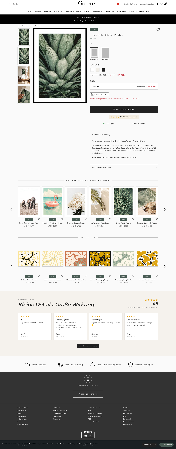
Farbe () (94, 65)
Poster (29, 11)
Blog (89, 411)
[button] (10, 4)
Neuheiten (47, 11)
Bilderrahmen (122, 11)
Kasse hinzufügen (125, 109)
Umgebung (56, 419)
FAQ (124, 416)
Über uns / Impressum (60, 411)
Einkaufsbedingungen (95, 416)
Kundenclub (127, 419)
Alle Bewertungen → (88, 346)
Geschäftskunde (128, 422)
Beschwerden (127, 425)
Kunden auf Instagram (95, 413)
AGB (89, 419)
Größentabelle (100, 94)
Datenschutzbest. (93, 422)
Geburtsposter (97, 11)
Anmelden (126, 411)
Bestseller (37, 11)
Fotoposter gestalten (74, 11)
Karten (86, 11)
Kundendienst (144, 11)
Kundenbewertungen (59, 413)
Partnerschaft (57, 416)
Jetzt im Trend (59, 11)
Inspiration (133, 11)
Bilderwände (109, 11)
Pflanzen (93, 39)
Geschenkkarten (89, 394)
